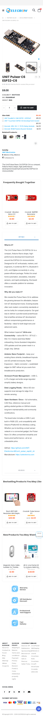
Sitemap (5, 661)
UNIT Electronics (8, 152)
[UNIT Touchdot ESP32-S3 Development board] (11, 136)
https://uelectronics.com (25, 454)
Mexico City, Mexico (12, 155)
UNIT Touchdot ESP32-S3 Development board (21, 121)
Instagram (24, 692)
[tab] (21, 237)
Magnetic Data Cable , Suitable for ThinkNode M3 (11, 566)
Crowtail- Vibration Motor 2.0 (12, 213)
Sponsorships (26, 651)
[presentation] (5, 200)
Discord (29, 692)
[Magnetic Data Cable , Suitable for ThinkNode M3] (11, 551)
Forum (4, 653)
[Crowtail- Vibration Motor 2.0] (11, 198)
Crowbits (34, 669)
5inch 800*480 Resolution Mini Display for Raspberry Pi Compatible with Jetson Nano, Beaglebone (11, 512)
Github (4, 663)
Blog (3, 655)
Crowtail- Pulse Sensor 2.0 (31, 512)
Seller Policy (26, 664)
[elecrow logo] (10, 10)
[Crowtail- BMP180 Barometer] (31, 198)
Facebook (4, 692)
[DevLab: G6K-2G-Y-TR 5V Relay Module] (17, 136)
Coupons (5, 666)
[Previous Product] (35, 76)
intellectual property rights (16, 676)
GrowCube (35, 667)
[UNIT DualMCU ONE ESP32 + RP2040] (4, 136)
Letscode (34, 672)
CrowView (35, 661)
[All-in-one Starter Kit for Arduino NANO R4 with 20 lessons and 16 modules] (31, 551)
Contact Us (6, 650)
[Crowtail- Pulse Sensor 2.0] (31, 497)
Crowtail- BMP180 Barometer (31, 213)
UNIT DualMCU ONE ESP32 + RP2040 (17, 118)
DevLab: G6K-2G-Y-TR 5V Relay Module (19, 126)
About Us (5, 648)
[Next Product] (39, 76)
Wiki (3, 658)
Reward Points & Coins (15, 668)
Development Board (26, 18)
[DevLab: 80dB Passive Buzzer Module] (24, 136)
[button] (39, 59)
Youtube (19, 692)
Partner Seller (11, 18)
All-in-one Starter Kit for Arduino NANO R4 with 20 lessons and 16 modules (31, 566)
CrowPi (33, 664)
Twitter (9, 692)
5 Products (9, 158)
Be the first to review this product (22, 84)
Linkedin (14, 692)
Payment (15, 658)
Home (3, 18)
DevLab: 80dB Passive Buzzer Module (18, 129)
